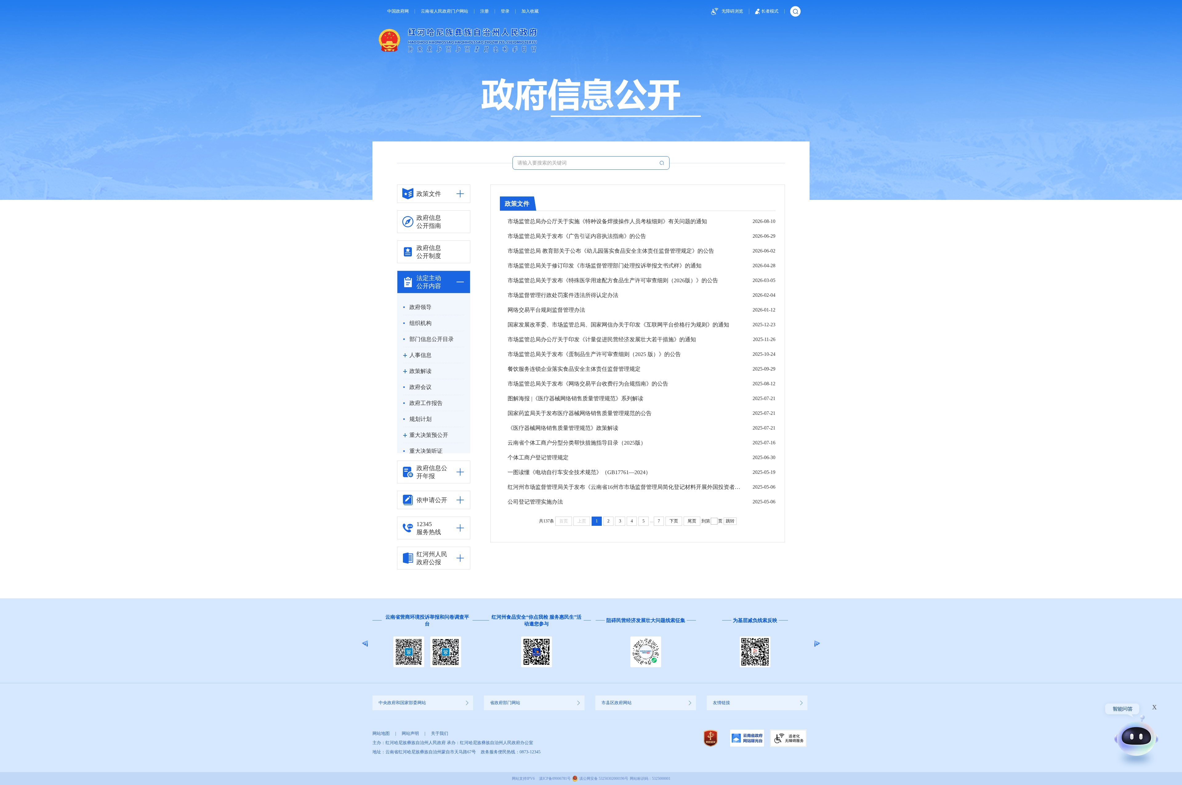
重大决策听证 (426, 451)
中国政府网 (398, 11)
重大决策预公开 (428, 435)
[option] (427, 643)
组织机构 (420, 323)
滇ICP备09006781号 (555, 778)
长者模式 (769, 11)
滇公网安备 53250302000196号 (603, 778)
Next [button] (817, 643)
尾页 (692, 521)
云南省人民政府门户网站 (444, 11)
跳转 (730, 521)
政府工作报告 (426, 403)
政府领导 (420, 307)
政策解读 (420, 371)
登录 (505, 11)
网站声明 (410, 733)
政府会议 (420, 387)
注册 (484, 11)
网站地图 (381, 733)
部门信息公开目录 (431, 339)
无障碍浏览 (732, 11)
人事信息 (420, 355)
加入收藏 (530, 11)
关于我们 (439, 733)
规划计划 (420, 419)
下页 (673, 521)
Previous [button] (365, 643)
